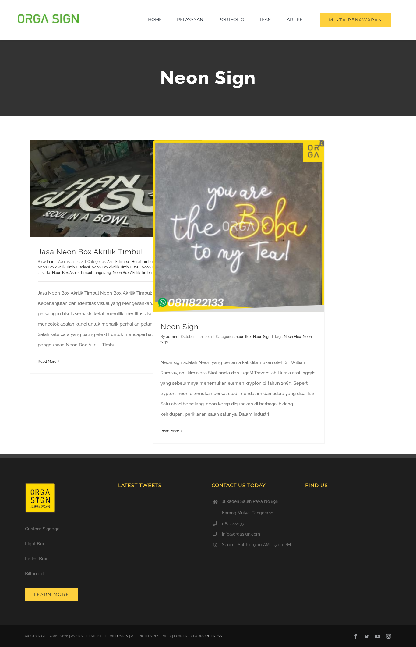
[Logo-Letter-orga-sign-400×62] (48, 16)
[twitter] (366, 636)
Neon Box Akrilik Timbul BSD (116, 267)
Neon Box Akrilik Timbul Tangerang (81, 272)
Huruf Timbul (142, 262)
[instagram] (388, 636)
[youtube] (377, 636)
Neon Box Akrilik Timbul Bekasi (64, 267)
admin (48, 262)
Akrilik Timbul (118, 262)
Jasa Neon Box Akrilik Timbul (90, 251)
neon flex (243, 336)
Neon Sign (179, 326)
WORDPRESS (210, 636)
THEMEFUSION (115, 636)
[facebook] (355, 636)
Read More (47, 361)
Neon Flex (292, 336)
